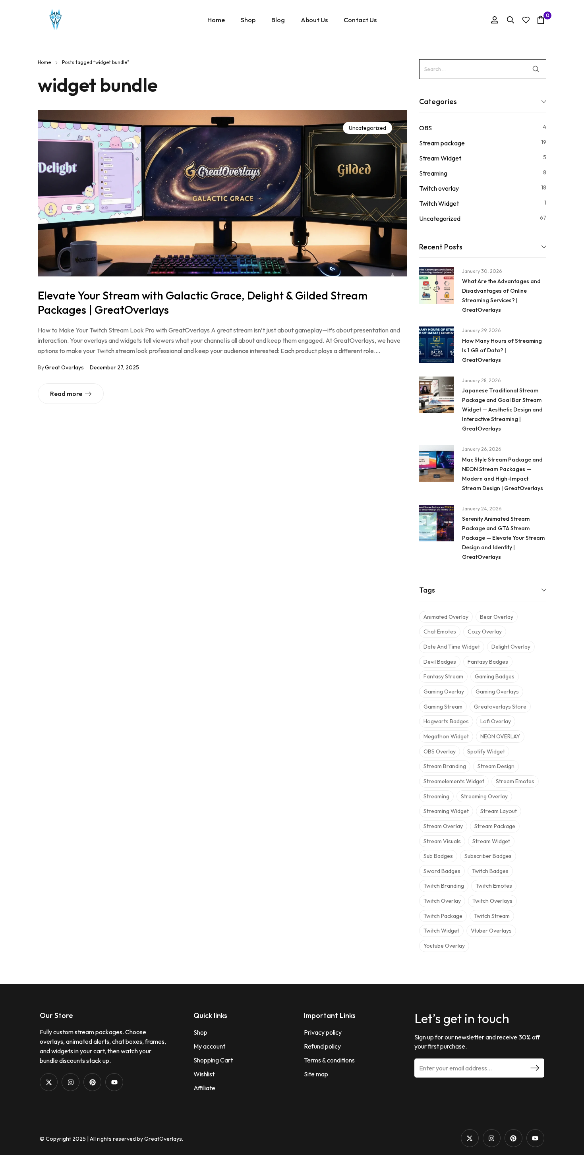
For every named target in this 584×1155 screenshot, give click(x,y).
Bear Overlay (496, 616)
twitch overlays (492, 900)
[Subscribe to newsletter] (534, 1068)
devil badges (439, 661)
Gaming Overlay (443, 691)
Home (44, 62)
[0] (540, 19)
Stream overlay (443, 826)
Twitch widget (441, 930)
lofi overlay (495, 721)
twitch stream (492, 915)
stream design (496, 766)
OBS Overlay (439, 751)
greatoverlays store (500, 706)
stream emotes (515, 781)
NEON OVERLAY (500, 736)
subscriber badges (488, 855)
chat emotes (439, 631)
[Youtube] (114, 1082)
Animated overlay (445, 616)
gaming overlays (497, 691)
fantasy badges (488, 661)
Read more (66, 394)
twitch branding (443, 885)
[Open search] (510, 19)
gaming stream (442, 706)
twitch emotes (494, 885)
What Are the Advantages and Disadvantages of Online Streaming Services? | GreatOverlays (501, 295)
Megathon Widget (446, 736)
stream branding (444, 766)
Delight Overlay (510, 646)
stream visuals (442, 841)
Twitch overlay (439, 188)
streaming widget (446, 811)
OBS (425, 128)
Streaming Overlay (484, 796)
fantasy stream (443, 676)
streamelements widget (453, 781)
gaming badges (494, 676)
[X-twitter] (49, 1082)
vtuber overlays (491, 930)
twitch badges (490, 871)
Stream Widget (440, 158)
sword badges (441, 871)
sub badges (438, 855)
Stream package (442, 143)
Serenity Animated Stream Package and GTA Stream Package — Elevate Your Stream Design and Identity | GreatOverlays (503, 537)
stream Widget (491, 841)
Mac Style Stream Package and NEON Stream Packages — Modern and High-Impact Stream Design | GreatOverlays (502, 474)
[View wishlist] (526, 20)
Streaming (433, 173)
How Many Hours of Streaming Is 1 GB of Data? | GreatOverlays (502, 350)
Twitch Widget (439, 203)
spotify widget (486, 751)
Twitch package (442, 915)
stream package (494, 826)
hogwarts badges (446, 721)
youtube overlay (444, 945)
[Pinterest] (92, 1082)
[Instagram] (70, 1082)
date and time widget (451, 646)
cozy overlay (485, 631)
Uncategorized (367, 127)
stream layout (498, 811)
